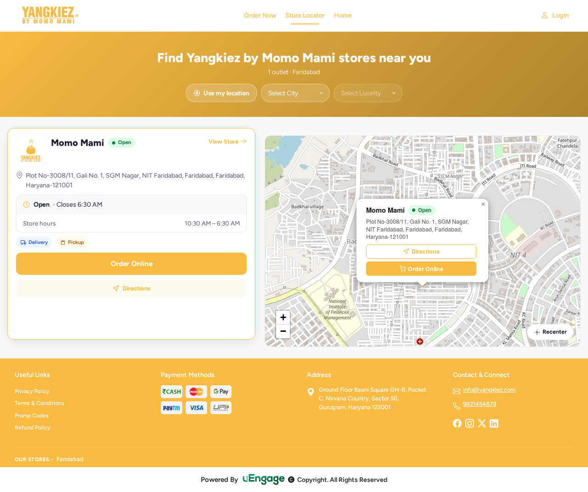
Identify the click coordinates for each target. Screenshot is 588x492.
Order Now (260, 15)
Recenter (555, 331)
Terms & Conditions (39, 403)
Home (343, 15)
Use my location (226, 93)
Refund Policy (32, 427)
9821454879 (479, 403)
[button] (482, 204)
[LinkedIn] (494, 424)
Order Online (132, 264)
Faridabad (70, 459)
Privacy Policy (32, 391)
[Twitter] (482, 424)
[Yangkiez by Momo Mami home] (124, 16)
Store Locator (305, 15)
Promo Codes (32, 415)
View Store (223, 141)
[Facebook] (457, 424)
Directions (136, 288)
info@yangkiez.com (489, 389)
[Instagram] (469, 424)
